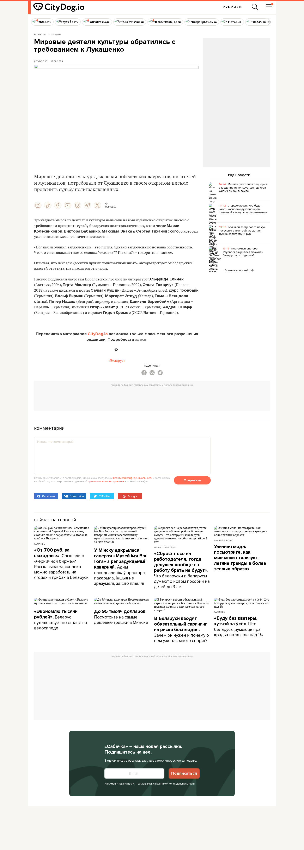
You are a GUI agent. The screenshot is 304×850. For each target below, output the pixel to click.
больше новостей (237, 270)
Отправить (192, 480)
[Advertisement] (236, 71)
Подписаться (184, 773)
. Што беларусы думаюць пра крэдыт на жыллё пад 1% (238, 626)
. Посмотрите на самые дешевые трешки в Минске (121, 616)
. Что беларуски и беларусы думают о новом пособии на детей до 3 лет (182, 570)
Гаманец (39, 543)
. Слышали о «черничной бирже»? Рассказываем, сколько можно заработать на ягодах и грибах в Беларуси (61, 563)
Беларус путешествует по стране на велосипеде (60, 620)
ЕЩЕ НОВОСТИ (239, 175)
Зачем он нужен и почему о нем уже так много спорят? (181, 629)
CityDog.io (41, 61)
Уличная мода (223, 540)
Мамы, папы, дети (165, 547)
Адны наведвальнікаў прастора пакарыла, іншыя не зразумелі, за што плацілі (120, 566)
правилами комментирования (106, 481)
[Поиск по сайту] (255, 7)
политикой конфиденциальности (132, 478)
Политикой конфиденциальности (175, 783)
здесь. (141, 339)
